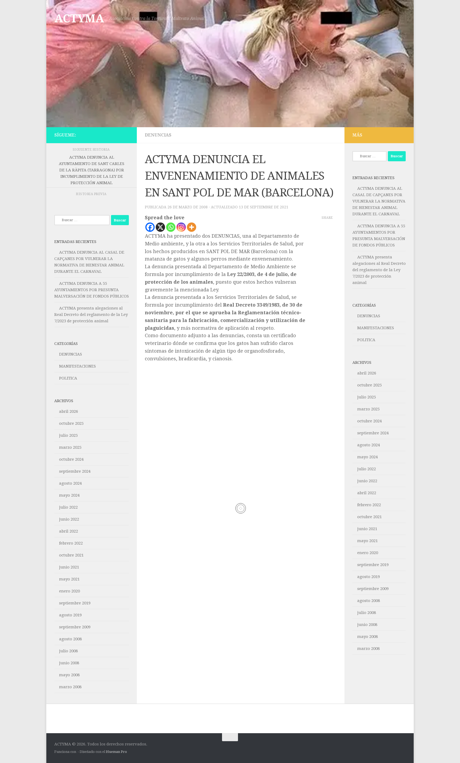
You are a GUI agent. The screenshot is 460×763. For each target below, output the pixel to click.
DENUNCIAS (158, 135)
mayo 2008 (69, 675)
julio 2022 (68, 507)
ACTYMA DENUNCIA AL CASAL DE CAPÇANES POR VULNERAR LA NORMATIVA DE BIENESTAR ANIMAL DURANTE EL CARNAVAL (378, 201)
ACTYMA (79, 18)
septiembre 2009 (75, 627)
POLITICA (68, 378)
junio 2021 (69, 567)
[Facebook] (150, 227)
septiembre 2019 (75, 603)
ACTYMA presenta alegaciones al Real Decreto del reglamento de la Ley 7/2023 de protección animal (91, 314)
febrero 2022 (71, 543)
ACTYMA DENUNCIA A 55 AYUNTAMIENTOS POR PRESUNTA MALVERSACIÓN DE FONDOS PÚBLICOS (91, 290)
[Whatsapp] (170, 227)
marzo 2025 (70, 447)
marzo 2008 (70, 686)
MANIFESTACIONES (77, 366)
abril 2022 (68, 531)
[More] (191, 227)
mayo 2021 (69, 579)
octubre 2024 (71, 459)
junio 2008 (69, 663)
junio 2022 (69, 519)
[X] (160, 227)
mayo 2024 (69, 495)
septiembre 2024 (75, 471)
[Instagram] (181, 227)
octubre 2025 (71, 423)
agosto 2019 (70, 615)
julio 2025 (68, 435)
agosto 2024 (70, 483)
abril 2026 (68, 411)
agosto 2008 (70, 639)
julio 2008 (68, 651)
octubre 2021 (71, 555)
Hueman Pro (116, 752)
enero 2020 (69, 591)
